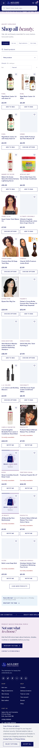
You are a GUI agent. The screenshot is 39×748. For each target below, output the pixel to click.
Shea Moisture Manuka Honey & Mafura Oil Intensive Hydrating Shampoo (9, 346)
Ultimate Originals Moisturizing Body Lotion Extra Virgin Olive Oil (28, 221)
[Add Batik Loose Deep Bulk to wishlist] (16, 541)
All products (5, 43)
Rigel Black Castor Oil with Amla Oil (9, 97)
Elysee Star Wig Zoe (8, 301)
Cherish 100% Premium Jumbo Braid (28, 262)
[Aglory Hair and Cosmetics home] (13, 3)
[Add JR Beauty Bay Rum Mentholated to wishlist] (16, 495)
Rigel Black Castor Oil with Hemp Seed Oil (9, 137)
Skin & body (33, 43)
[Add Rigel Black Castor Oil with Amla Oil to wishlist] (16, 74)
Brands (22, 700)
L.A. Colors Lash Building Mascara (10, 388)
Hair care (14, 43)
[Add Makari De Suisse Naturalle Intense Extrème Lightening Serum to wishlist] (16, 154)
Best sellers (5, 700)
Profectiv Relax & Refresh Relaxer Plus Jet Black (28, 431)
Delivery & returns (25, 690)
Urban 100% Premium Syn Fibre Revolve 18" (27, 137)
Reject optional (12, 744)
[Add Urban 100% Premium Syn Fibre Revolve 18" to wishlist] (34, 114)
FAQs (22, 703)
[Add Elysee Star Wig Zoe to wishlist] (16, 279)
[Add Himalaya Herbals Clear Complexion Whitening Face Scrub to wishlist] (34, 541)
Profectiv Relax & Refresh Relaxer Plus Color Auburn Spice (28, 520)
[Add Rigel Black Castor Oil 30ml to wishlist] (34, 74)
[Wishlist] (33, 3)
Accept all (27, 744)
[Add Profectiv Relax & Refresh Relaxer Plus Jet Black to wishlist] (34, 407)
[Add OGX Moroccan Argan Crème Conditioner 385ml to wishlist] (34, 365)
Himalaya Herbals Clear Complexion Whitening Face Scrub (28, 565)
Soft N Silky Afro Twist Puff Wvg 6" (27, 344)
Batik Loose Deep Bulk (9, 563)
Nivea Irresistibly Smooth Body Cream (10, 476)
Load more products (19, 586)
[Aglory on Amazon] (21, 678)
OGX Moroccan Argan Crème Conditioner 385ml (27, 389)
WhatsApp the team (10, 603)
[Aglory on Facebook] (12, 678)
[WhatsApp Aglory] (26, 678)
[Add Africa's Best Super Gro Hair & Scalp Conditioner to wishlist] (34, 154)
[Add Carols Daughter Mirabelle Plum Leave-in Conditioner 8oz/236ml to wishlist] (16, 407)
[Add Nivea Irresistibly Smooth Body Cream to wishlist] (16, 452)
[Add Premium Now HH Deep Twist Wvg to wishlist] (16, 239)
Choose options (28, 147)
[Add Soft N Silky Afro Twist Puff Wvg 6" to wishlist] (34, 321)
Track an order (24, 694)
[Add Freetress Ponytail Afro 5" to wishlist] (34, 452)
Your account (24, 697)
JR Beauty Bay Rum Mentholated (8, 519)
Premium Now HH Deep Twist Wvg (9, 262)
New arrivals (5, 697)
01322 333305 (6, 719)
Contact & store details (11, 651)
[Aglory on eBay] (17, 678)
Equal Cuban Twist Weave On (10, 220)
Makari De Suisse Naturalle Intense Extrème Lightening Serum (10, 179)
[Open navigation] (4, 3)
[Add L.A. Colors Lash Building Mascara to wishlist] (16, 365)
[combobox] (19, 8)
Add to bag (10, 107)
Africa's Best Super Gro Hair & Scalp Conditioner (28, 178)
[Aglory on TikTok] (8, 678)
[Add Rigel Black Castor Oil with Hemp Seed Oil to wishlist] (16, 114)
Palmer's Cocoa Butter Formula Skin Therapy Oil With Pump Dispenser (28, 303)
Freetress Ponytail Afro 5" (28, 475)
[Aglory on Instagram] (3, 678)
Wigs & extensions (23, 43)
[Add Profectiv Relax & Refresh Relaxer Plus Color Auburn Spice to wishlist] (34, 495)
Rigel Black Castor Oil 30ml (27, 97)
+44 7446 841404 (10, 723)
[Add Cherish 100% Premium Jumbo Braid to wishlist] (34, 239)
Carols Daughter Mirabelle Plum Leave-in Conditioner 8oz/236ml (10, 431)
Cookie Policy (7, 739)
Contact (22, 687)
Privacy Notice (20, 739)
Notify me (10, 445)
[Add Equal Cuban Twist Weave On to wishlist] (16, 196)
